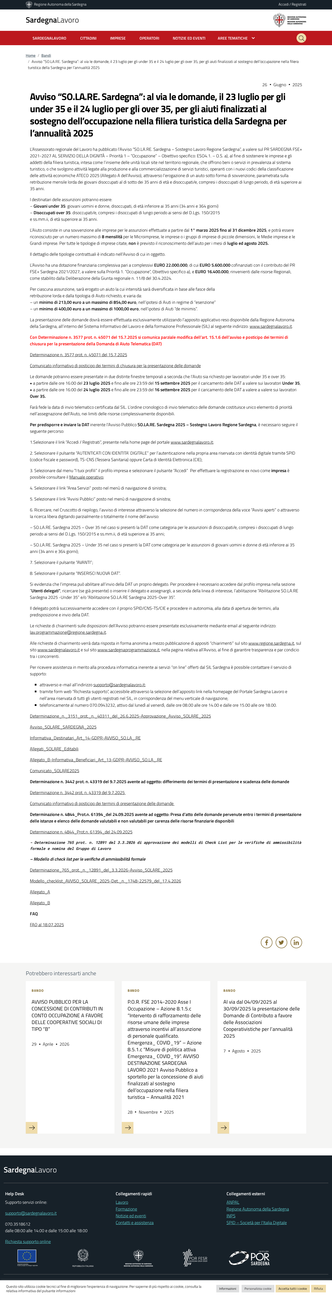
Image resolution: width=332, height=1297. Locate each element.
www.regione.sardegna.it (271, 643)
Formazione (126, 1209)
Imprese (118, 38)
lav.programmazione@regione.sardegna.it (68, 632)
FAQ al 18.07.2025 (47, 924)
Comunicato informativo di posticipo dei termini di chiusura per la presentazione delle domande (115, 365)
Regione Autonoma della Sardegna (60, 4)
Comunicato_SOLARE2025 (54, 770)
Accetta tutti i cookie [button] (293, 1288)
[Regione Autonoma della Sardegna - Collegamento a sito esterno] (138, 1257)
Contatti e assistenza (135, 1222)
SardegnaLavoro (49, 38)
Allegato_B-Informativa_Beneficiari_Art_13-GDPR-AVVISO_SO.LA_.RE (96, 759)
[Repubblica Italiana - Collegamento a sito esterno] (83, 1257)
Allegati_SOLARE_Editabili (54, 749)
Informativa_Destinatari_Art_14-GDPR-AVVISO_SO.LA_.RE (85, 738)
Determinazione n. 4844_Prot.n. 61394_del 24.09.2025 (81, 832)
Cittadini (88, 38)
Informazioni (227, 1288)
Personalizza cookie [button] (258, 1288)
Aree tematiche (233, 38)
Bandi (46, 55)
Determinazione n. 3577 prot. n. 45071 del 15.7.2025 (78, 354)
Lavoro (52, 19)
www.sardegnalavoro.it (271, 326)
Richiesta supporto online (28, 1241)
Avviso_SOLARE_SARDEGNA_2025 (63, 727)
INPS (231, 1215)
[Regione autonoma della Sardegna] (289, 20)
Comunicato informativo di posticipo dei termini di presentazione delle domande (102, 803)
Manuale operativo (86, 477)
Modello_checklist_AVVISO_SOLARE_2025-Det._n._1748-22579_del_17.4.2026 (105, 881)
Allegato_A (40, 892)
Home (30, 55)
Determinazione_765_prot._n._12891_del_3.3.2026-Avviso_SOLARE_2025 (101, 870)
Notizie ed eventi (131, 1215)
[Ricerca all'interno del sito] (301, 38)
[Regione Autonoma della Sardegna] (29, 4)
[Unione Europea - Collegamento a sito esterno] (27, 1257)
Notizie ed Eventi (189, 38)
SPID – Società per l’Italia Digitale (257, 1222)
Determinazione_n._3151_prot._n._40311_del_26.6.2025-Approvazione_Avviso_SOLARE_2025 (120, 716)
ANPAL (233, 1202)
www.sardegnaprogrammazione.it (128, 649)
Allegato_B (40, 902)
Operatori (149, 38)
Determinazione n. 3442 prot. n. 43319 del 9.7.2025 (78, 792)
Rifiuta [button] (318, 1288)
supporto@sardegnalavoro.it (119, 684)
